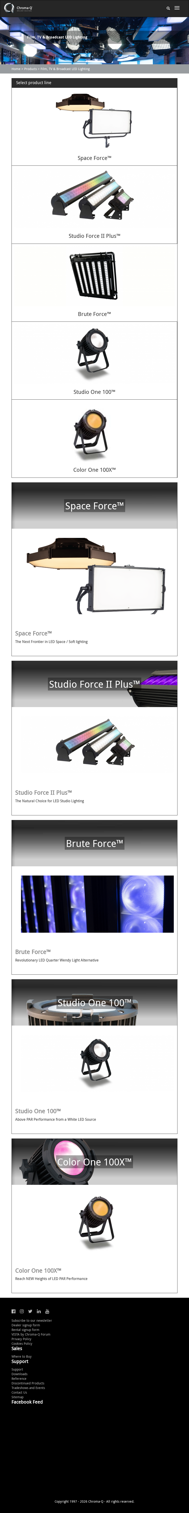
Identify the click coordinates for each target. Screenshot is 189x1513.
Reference (19, 1378)
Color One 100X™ (94, 469)
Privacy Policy (21, 1339)
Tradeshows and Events (28, 1388)
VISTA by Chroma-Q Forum (31, 1334)
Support (17, 1369)
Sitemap (18, 1397)
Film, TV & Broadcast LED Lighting (65, 69)
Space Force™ (95, 158)
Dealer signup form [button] (26, 1325)
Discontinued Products (28, 1383)
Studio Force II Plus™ (95, 235)
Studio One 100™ (94, 391)
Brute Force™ (94, 314)
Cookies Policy (22, 1343)
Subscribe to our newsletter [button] (32, 1320)
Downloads (19, 1374)
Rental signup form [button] (25, 1329)
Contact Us (19, 1392)
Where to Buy (22, 1356)
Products (30, 69)
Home (16, 69)
